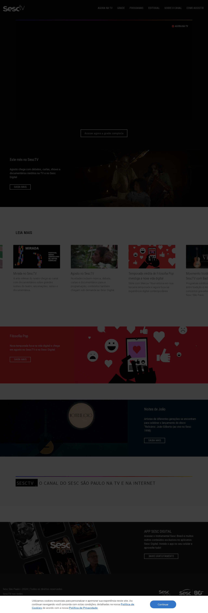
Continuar (163, 604)
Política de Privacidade (83, 608)
